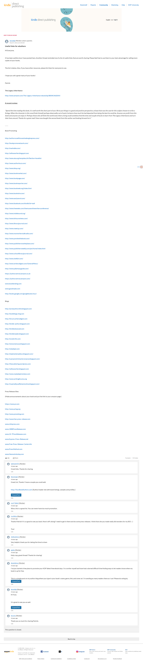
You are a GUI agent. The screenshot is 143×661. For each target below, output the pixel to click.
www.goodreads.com (12, 289)
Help (123, 5)
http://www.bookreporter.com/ (16, 183)
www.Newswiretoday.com (14, 454)
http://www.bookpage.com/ (15, 178)
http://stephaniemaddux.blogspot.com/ (19, 354)
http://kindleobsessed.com (14, 329)
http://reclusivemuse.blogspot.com (17, 344)
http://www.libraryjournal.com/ (16, 223)
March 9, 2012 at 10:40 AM (17, 43)
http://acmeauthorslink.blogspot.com (18, 309)
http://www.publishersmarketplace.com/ (19, 243)
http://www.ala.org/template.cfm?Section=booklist (23, 158)
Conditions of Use (71, 658)
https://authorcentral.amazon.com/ (17, 279)
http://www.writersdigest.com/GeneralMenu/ (21, 264)
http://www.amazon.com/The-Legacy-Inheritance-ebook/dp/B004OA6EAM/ (32, 96)
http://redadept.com (12, 349)
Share (16, 458)
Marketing (114, 5)
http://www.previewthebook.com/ (17, 238)
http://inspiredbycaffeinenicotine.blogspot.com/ (22, 384)
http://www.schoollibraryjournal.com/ (18, 253)
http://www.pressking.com (14, 414)
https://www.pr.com (12, 404)
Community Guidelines (56, 658)
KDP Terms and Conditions (25, 658)
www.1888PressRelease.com (15, 429)
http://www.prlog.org (12, 409)
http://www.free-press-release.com (17, 419)
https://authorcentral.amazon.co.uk (17, 274)
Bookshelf (83, 5)
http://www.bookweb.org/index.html (18, 188)
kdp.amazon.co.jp (102, 658)
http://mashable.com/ (13, 148)
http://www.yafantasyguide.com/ (17, 269)
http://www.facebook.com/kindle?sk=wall (20, 203)
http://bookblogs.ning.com (14, 314)
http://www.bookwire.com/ (15, 193)
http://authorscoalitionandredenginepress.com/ (22, 138)
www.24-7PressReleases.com (15, 434)
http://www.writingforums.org (16, 379)
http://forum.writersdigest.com (16, 319)
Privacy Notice (40, 658)
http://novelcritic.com (13, 339)
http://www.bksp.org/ (13, 168)
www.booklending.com (13, 284)
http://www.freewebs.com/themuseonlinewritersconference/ (27, 208)
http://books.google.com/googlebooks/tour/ (21, 294)
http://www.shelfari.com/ (14, 259)
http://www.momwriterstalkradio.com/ (19, 233)
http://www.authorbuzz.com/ (15, 163)
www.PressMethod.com (13, 449)
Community (103, 5)
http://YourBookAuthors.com (21, 490)
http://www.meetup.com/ (14, 228)
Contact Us (87, 658)
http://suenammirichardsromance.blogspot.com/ (22, 359)
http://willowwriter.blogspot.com (17, 153)
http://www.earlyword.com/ (15, 198)
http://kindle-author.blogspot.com (17, 324)
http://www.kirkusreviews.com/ (16, 218)
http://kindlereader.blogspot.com (17, 334)
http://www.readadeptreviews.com (17, 374)
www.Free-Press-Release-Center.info (18, 444)
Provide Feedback (117, 658)
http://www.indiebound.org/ (15, 213)
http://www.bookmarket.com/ (16, 173)
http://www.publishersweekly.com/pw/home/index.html (25, 248)
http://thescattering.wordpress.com (18, 364)
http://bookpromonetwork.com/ (16, 143)
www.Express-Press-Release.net (16, 439)
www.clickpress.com (12, 424)
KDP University (133, 5)
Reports (93, 5)
